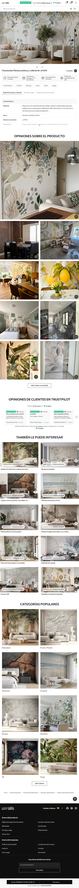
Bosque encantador (48, 469)
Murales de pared (15, 792)
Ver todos (39, 783)
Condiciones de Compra (46, 844)
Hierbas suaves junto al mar (50, 500)
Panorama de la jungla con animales (13, 563)
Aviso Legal (6, 852)
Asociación (42, 852)
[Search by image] (71, 8)
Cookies (41, 848)
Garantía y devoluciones (46, 822)
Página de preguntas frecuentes (12, 822)
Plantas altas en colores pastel (11, 532)
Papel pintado (42, 830)
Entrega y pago (7, 830)
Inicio (5, 792)
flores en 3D (5, 594)
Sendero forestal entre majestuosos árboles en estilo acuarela (15, 469)
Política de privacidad (9, 844)
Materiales (5, 826)
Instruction (6, 834)
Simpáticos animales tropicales (52, 594)
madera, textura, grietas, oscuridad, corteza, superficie (15, 500)
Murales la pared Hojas (47, 792)
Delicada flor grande (48, 563)
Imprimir (5, 848)
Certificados (42, 826)
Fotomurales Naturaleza (30, 792)
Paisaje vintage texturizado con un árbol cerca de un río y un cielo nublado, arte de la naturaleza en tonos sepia (55, 532)
